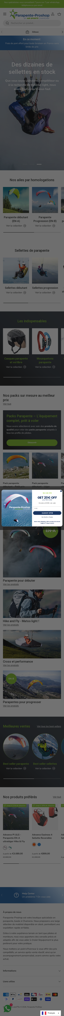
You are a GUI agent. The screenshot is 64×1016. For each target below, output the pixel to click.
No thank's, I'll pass (47, 517)
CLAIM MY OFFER (47, 513)
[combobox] (50, 1013)
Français (51, 1013)
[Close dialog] (61, 491)
